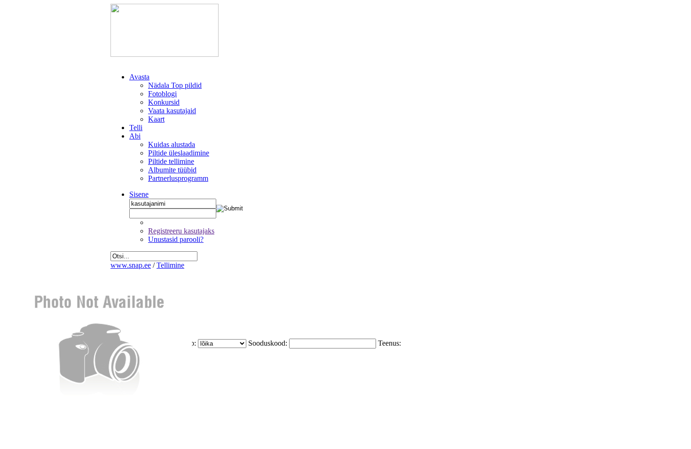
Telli (135, 128)
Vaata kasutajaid (172, 111)
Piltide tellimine (171, 161)
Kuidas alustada (171, 144)
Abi (135, 136)
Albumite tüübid (172, 170)
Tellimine (170, 265)
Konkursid (164, 102)
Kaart (156, 119)
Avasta (139, 77)
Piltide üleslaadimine (178, 153)
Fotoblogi (162, 94)
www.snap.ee (130, 265)
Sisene (139, 194)
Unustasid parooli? (176, 239)
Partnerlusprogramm (178, 178)
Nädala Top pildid (175, 85)
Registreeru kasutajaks (181, 231)
